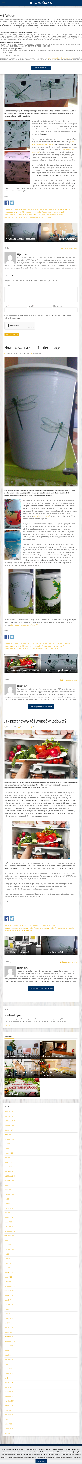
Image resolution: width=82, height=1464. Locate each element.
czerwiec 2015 (9, 1415)
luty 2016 (7, 1378)
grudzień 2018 (8, 1222)
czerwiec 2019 (9, 1194)
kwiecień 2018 (8, 1258)
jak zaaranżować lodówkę (30, 925)
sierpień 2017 (8, 1295)
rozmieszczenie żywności (65, 928)
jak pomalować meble (32, 217)
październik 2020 (9, 1121)
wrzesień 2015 (9, 1401)
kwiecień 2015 (8, 1424)
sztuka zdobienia (52, 649)
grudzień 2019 (8, 1167)
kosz (29, 649)
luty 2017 (7, 1323)
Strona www (57, 306)
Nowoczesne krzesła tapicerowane (19, 1055)
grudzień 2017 (8, 1277)
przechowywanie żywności (44, 928)
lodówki (52, 925)
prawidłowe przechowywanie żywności (19, 928)
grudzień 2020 (8, 1112)
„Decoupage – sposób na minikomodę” (24, 625)
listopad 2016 (8, 1337)
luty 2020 (7, 1157)
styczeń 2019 (8, 1217)
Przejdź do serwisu (40, 67)
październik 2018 (9, 1231)
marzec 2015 (8, 1428)
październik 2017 (9, 1286)
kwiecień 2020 (8, 1148)
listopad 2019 (8, 1171)
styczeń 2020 (8, 1162)
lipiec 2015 (7, 1410)
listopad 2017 (8, 1281)
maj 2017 (7, 1309)
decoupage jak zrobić (13, 212)
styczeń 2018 (8, 1272)
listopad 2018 (8, 1226)
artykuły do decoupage (13, 209)
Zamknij (41, 1461)
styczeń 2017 (8, 1327)
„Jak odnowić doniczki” (41, 516)
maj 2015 (7, 1419)
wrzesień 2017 (9, 1291)
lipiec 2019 (7, 1190)
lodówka (45, 925)
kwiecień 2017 (8, 1314)
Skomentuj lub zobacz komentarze (41, 707)
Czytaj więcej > (9, 1025)
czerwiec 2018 (9, 1249)
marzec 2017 (8, 1318)
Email (31, 306)
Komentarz (8, 286)
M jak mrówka (24, 353)
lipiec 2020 (7, 1135)
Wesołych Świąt (12, 1094)
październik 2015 (9, 1396)
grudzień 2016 (8, 1332)
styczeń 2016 (8, 1382)
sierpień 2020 (8, 1130)
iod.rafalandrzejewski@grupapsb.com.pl (60, 58)
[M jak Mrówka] (41, 2)
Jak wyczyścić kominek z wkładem (54, 1055)
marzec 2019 (8, 1208)
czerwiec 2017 (9, 1304)
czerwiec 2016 (9, 1359)
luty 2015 (7, 1433)
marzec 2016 (8, 1373)
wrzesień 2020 (9, 1125)
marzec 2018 (8, 1263)
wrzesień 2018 (9, 1236)
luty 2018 (7, 1268)
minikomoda (46, 217)
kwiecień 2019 (8, 1203)
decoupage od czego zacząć (53, 212)
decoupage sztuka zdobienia (15, 215)
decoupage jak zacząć (62, 209)
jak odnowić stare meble (14, 217)
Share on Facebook (6, 203)
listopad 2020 (8, 1116)
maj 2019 (7, 1199)
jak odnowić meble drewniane (53, 215)
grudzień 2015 (8, 1387)
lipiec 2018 (7, 1245)
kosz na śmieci (38, 649)
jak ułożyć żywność (12, 925)
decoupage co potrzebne (43, 209)
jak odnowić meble (34, 215)
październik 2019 (9, 1176)
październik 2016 (9, 1341)
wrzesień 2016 (9, 1346)
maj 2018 (7, 1254)
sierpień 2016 (8, 1350)
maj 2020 (7, 1144)
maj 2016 (7, 1364)
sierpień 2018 (8, 1240)
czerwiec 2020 (9, 1139)
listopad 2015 (8, 1392)
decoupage (28, 209)
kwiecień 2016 (8, 1369)
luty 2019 (7, 1213)
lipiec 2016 (7, 1355)
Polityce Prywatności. (74, 1457)
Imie (6, 306)
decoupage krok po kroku (32, 212)
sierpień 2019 (8, 1185)
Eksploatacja (36, 353)
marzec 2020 (8, 1153)
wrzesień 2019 (9, 1180)
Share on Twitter (12, 203)
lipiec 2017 (7, 1300)
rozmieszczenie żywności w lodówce (18, 931)
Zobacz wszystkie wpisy (69, 249)
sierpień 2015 (8, 1405)
